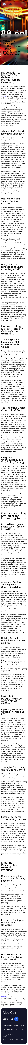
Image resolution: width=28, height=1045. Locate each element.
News (16, 1025)
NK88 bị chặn (5, 997)
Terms (17, 1039)
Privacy (11, 1039)
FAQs (22, 1025)
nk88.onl (4, 96)
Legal (21, 1039)
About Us (5, 1039)
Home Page (8, 1025)
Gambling (7, 36)
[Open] (23, 4)
